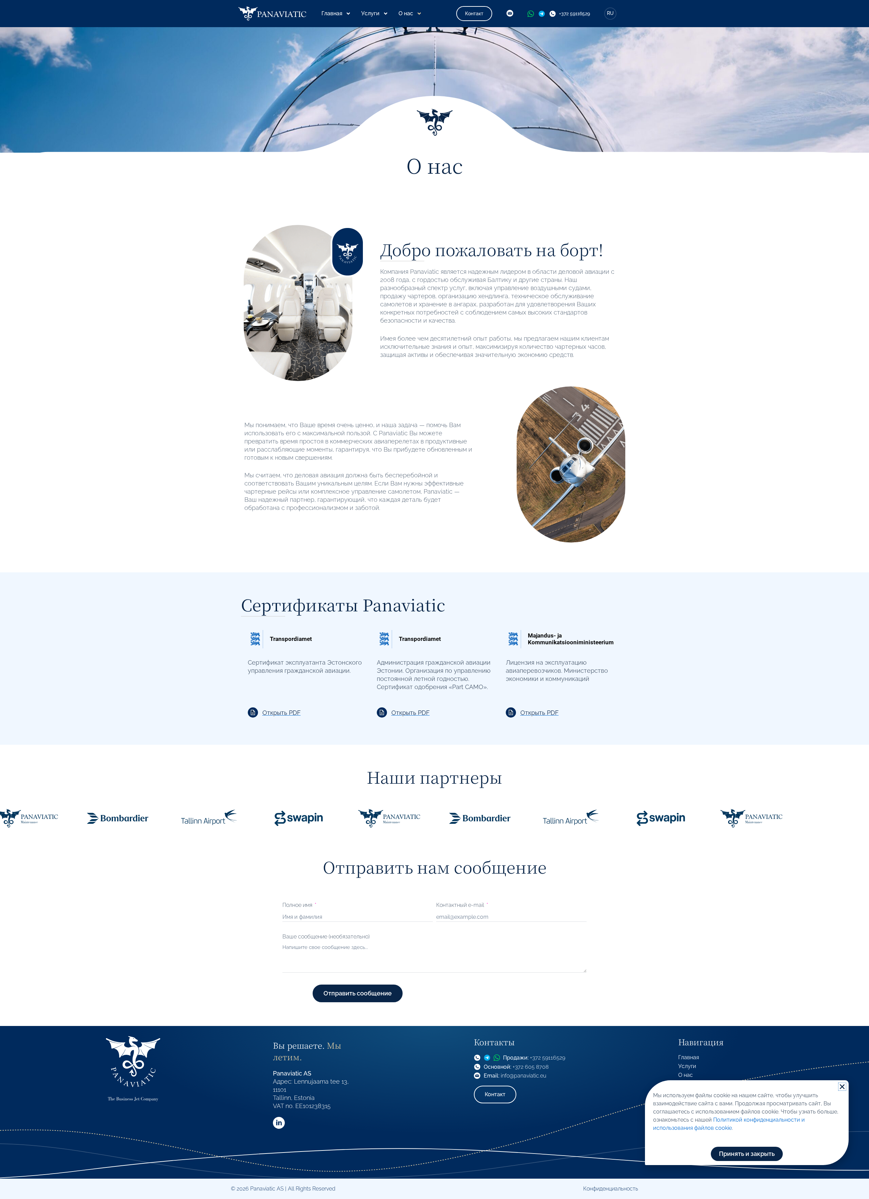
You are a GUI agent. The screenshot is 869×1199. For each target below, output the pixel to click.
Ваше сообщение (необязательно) (326, 937)
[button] (842, 1086)
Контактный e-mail (460, 905)
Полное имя (298, 905)
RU (610, 13)
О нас (406, 13)
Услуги (370, 13)
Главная (331, 13)
